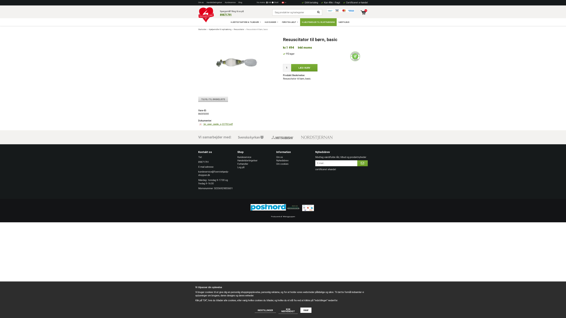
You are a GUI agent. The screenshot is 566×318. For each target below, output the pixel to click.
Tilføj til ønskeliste (213, 99)
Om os (201, 2)
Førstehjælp (289, 22)
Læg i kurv (304, 68)
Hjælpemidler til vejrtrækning (318, 22)
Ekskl (276, 2)
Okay (305, 310)
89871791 (226, 14)
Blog (240, 2)
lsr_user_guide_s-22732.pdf (218, 124)
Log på (240, 167)
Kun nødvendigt (288, 310)
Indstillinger (265, 310)
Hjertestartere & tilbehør (245, 22)
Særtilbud (343, 22)
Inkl (269, 2)
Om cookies (282, 164)
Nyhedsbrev (282, 160)
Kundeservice (230, 2)
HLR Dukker (270, 22)
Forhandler (242, 164)
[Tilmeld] (362, 163)
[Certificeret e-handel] (355, 56)
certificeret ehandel (325, 169)
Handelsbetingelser (214, 2)
